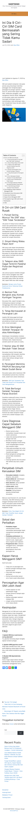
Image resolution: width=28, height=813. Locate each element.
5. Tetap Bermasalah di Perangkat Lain (15, 173)
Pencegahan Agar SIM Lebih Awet (13, 199)
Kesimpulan (7, 201)
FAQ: (5, 202)
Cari (5, 730)
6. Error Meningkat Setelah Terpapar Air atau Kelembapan (14, 177)
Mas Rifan (5, 80)
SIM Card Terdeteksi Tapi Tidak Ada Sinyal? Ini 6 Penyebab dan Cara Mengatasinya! (13, 382)
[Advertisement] (14, 63)
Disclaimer (5, 790)
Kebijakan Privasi (7, 795)
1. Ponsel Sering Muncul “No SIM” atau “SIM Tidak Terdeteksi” (14, 160)
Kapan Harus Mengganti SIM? (12, 197)
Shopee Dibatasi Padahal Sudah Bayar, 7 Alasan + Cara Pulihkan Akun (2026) (13, 771)
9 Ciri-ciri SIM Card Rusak (11, 157)
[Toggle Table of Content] (22, 155)
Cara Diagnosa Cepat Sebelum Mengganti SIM (12, 190)
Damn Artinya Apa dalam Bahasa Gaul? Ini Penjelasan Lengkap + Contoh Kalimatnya (13, 748)
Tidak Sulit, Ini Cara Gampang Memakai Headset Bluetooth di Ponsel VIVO (13, 707)
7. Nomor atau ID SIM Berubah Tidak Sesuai (14, 180)
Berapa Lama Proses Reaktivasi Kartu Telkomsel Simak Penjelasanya (12, 286)
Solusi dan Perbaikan (10, 195)
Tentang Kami (6, 797)
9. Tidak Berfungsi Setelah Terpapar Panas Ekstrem (13, 186)
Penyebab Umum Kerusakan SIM (13, 193)
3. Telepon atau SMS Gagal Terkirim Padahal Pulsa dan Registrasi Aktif (13, 166)
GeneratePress (14, 810)
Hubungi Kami (6, 792)
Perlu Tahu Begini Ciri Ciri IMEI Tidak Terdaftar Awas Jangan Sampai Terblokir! (13, 513)
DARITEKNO (14, 4)
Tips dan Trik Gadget (10, 702)
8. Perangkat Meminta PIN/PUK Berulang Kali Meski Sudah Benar (15, 183)
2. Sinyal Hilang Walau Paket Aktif (15, 162)
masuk (12, 724)
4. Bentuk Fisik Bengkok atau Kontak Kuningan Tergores (14, 170)
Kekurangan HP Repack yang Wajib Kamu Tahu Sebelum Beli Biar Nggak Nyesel (13, 713)
